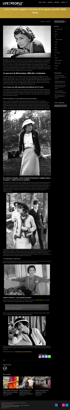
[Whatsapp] (49, 356)
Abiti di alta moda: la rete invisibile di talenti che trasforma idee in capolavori (26, 392)
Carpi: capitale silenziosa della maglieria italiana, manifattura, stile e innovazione (10, 392)
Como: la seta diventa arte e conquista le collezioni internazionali (42, 392)
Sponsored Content (58, 63)
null (55, 55)
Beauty (56, 31)
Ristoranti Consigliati (59, 39)
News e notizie (57, 52)
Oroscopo (56, 57)
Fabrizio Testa (7, 365)
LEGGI (8, 407)
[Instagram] (40, 356)
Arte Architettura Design (59, 29)
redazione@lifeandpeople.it (8, 404)
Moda (4, 360)
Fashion (56, 34)
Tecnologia (56, 65)
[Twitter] (46, 356)
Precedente (43, 21)
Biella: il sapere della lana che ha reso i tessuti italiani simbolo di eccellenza (60, 96)
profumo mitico (39, 300)
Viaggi (56, 68)
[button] (66, 2)
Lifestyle (56, 42)
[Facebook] (43, 356)
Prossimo (48, 21)
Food (55, 36)
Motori (56, 47)
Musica (56, 49)
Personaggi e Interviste (58, 60)
